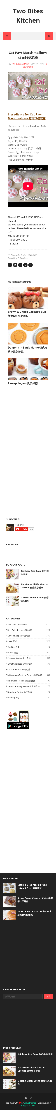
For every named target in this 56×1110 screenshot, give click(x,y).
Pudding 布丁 (28, 697)
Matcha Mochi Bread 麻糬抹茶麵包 (35, 599)
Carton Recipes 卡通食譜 (28, 635)
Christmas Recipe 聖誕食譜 (28, 663)
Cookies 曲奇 (28, 647)
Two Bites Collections (18, 258)
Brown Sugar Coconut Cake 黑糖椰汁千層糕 (35, 900)
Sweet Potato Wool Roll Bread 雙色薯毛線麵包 (34, 913)
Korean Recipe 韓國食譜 (28, 669)
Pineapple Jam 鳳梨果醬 (23, 383)
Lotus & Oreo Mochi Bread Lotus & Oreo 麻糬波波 (32, 886)
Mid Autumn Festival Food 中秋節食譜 (28, 675)
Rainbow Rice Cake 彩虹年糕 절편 (35, 572)
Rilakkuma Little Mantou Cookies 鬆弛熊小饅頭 (34, 586)
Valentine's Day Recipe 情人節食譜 (28, 686)
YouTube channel (18, 235)
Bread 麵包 (28, 652)
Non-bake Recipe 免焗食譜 (23, 255)
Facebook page (17, 239)
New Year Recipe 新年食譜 (28, 692)
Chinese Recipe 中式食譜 (28, 658)
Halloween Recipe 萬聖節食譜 (28, 680)
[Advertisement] (29, 419)
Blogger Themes (28, 1105)
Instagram (14, 243)
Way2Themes (30, 1103)
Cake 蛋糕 (28, 641)
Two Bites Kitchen (20, 63)
